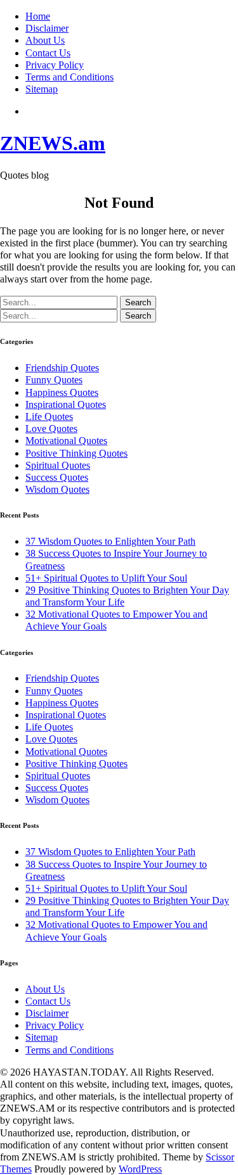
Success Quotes (56, 477)
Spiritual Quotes (57, 465)
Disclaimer (47, 28)
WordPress (140, 1169)
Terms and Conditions (69, 77)
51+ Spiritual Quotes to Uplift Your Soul (106, 578)
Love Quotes (51, 428)
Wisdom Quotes (57, 489)
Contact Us (47, 53)
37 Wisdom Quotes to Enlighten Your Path (110, 541)
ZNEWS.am (52, 143)
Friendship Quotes (62, 367)
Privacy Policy (54, 65)
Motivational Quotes (66, 440)
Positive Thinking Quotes (76, 453)
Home (37, 16)
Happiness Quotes (61, 392)
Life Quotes (49, 416)
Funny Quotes (54, 379)
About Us (45, 40)
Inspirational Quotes (65, 404)
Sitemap (41, 89)
